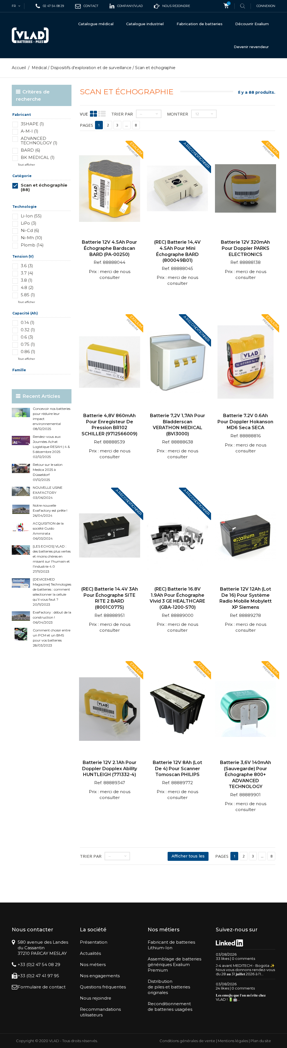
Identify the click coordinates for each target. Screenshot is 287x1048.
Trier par (122, 114)
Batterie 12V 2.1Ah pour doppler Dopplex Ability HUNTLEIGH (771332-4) (109, 768)
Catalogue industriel (145, 24)
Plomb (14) (32, 245)
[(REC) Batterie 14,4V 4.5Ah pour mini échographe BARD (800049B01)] (177, 189)
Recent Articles (41, 396)
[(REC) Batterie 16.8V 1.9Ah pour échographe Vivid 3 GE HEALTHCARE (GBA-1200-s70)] (177, 536)
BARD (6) (30, 150)
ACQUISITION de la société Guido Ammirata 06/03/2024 (48, 531)
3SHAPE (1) (32, 123)
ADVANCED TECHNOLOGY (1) (39, 140)
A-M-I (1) (29, 131)
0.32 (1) (28, 329)
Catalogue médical (96, 24)
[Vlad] (30, 35)
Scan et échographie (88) (44, 187)
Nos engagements (100, 975)
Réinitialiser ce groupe (55, 198)
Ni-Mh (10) (31, 237)
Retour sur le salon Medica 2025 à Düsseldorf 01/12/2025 (48, 472)
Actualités (90, 953)
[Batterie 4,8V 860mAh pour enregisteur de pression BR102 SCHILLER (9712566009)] (109, 362)
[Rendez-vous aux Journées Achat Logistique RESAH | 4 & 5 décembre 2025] (21, 440)
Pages (86, 125)
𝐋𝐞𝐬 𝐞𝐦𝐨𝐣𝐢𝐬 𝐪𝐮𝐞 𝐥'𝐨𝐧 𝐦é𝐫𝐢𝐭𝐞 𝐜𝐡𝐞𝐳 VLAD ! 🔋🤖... (241, 997)
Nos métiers (93, 964)
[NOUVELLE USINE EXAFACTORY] (21, 491)
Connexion (265, 6)
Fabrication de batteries (200, 24)
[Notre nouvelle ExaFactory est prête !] (21, 509)
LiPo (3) (28, 223)
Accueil (19, 67)
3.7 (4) (27, 273)
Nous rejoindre (95, 998)
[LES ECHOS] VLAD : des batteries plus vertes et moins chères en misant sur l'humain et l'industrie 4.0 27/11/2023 (52, 559)
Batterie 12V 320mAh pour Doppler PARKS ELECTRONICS (245, 248)
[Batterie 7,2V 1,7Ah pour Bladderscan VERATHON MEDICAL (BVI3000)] (177, 362)
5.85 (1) (28, 294)
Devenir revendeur (251, 46)
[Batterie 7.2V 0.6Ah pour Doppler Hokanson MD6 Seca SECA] (245, 362)
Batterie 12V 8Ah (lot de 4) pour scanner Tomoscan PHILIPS (177, 768)
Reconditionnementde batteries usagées (170, 1006)
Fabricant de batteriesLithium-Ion (171, 944)
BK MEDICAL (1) (38, 157)
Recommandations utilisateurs (100, 1012)
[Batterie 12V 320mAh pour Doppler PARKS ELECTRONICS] (245, 189)
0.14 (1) (27, 322)
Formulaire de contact (42, 987)
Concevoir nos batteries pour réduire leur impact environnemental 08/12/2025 (51, 418)
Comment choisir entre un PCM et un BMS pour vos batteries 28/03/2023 (51, 637)
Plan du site (261, 1040)
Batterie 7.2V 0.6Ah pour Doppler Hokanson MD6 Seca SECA (245, 421)
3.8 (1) (27, 280)
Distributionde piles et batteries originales (169, 987)
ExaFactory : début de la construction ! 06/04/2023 (52, 617)
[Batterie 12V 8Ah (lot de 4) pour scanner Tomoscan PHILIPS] (177, 709)
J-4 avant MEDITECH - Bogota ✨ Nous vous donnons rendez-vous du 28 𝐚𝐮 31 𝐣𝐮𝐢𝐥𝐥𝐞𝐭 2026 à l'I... (245, 969)
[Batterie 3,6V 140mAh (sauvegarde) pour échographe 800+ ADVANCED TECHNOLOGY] (245, 709)
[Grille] (93, 114)
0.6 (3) (27, 337)
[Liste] (102, 114)
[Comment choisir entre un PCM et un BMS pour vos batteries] (21, 634)
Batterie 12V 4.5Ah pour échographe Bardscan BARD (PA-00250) (109, 248)
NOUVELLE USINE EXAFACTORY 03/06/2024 (48, 492)
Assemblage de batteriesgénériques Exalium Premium (174, 964)
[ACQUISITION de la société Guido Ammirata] (21, 527)
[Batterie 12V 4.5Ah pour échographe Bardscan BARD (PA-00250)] (109, 189)
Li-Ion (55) (31, 215)
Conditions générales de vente (187, 1040)
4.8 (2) (27, 287)
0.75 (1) (28, 344)
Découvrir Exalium (252, 24)
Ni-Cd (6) (30, 230)
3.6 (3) (27, 265)
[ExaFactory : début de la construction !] (21, 616)
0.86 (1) (28, 351)
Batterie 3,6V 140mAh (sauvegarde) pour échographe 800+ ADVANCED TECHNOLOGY (245, 774)
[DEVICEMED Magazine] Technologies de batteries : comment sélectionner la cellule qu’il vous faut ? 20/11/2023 (52, 592)
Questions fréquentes (103, 987)
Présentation (93, 942)
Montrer (177, 114)
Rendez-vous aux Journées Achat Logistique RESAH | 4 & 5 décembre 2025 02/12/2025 (51, 446)
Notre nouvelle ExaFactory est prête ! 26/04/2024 (50, 510)
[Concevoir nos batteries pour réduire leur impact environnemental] (21, 412)
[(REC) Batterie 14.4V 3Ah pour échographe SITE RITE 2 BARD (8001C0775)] (109, 536)
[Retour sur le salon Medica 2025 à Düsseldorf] (21, 468)
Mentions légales (233, 1040)
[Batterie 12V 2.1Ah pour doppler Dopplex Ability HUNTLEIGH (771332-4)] (109, 709)
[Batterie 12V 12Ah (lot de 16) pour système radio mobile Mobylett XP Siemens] (245, 536)
